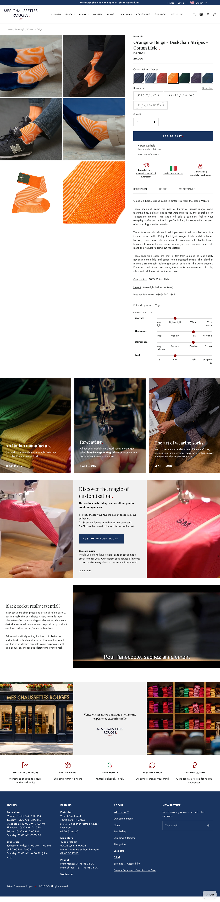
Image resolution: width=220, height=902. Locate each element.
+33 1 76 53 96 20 (87, 868)
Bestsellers (177, 14)
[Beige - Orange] (161, 78)
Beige (39, 29)
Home (10, 29)
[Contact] (201, 14)
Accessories (143, 14)
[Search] (194, 14)
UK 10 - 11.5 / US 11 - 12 (150, 105)
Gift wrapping (200, 173)
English (200, 2)
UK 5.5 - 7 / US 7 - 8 (148, 95)
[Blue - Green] (184, 78)
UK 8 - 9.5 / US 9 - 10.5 (180, 95)
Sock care (119, 851)
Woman (97, 14)
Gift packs (160, 14)
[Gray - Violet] (196, 78)
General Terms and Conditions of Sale (135, 870)
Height (163, 189)
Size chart (207, 88)
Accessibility (133, 864)
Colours (30, 29)
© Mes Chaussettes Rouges (19, 886)
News (117, 825)
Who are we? (121, 812)
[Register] (208, 825)
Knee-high (55, 14)
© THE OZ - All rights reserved (53, 886)
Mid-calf (70, 14)
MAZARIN (138, 36)
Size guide (120, 844)
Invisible (84, 14)
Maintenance (187, 189)
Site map (118, 864)
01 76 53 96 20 (69, 831)
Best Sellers (120, 831)
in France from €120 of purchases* (146, 173)
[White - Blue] (150, 78)
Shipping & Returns (124, 838)
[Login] (208, 14)
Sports (110, 14)
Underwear (125, 14)
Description (140, 189)
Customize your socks (100, 538)
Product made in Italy (173, 173)
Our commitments (123, 819)
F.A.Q (117, 857)
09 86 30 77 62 (69, 853)
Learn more (85, 570)
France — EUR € (175, 2)
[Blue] (138, 78)
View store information (148, 154)
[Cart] (215, 14)
